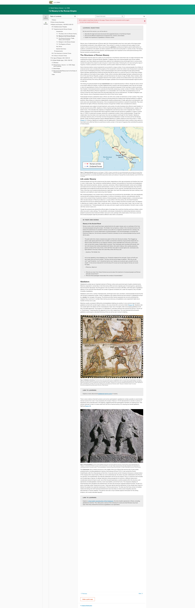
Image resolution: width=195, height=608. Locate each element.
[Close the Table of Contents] (75, 16)
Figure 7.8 (131, 305)
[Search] (122, 16)
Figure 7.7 (83, 120)
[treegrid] (63, 47)
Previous (84, 593)
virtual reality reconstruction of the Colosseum (100, 501)
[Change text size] (144, 16)
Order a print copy (87, 599)
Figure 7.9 (87, 406)
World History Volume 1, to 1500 (60, 8)
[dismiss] (144, 21)
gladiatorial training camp (105, 393)
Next (140, 593)
